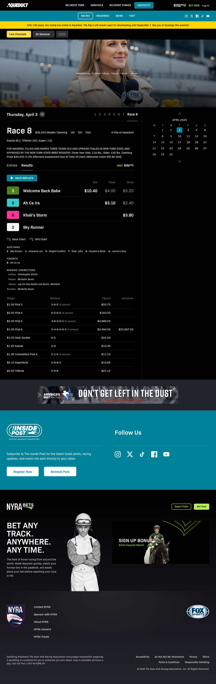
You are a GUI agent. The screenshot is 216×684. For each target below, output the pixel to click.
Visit (132, 15)
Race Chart (18, 239)
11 (188, 136)
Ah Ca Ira (31, 202)
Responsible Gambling (197, 662)
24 (179, 148)
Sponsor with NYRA (45, 614)
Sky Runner (33, 227)
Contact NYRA (42, 607)
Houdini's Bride (97, 251)
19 (196, 142)
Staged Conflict (57, 251)
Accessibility (142, 656)
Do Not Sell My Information (169, 656)
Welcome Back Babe (41, 190)
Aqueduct (144, 5)
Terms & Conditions (169, 662)
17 (179, 142)
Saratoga (97, 5)
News (119, 15)
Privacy (193, 656)
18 (188, 142)
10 (179, 136)
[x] (191, 16)
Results (27, 165)
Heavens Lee (36, 251)
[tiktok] (202, 16)
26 (196, 148)
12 (196, 136)
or (44, 96)
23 (171, 148)
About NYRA (41, 621)
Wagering (102, 15)
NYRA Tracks (41, 636)
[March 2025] (179, 113)
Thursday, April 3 (22, 114)
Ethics (206, 656)
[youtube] (208, 16)
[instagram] (186, 16)
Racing (85, 15)
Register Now (23, 471)
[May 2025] (179, 161)
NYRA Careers (42, 629)
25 (188, 148)
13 (205, 136)
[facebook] (197, 16)
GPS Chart (41, 239)
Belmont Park (74, 5)
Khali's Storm (35, 215)
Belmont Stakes (120, 5)
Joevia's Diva (119, 251)
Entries (12, 165)
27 (205, 148)
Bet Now (194, 5)
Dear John (77, 251)
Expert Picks (181, 506)
